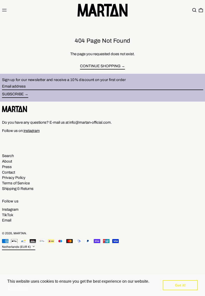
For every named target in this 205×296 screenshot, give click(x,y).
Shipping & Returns (18, 189)
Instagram (10, 209)
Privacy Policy (14, 178)
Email (6, 220)
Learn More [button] (18, 288)
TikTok (7, 215)
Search (8, 156)
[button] (194, 10)
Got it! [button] (180, 285)
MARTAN (20, 233)
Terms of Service (16, 183)
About (7, 161)
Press (7, 167)
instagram (32, 131)
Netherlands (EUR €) (17, 247)
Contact (8, 172)
